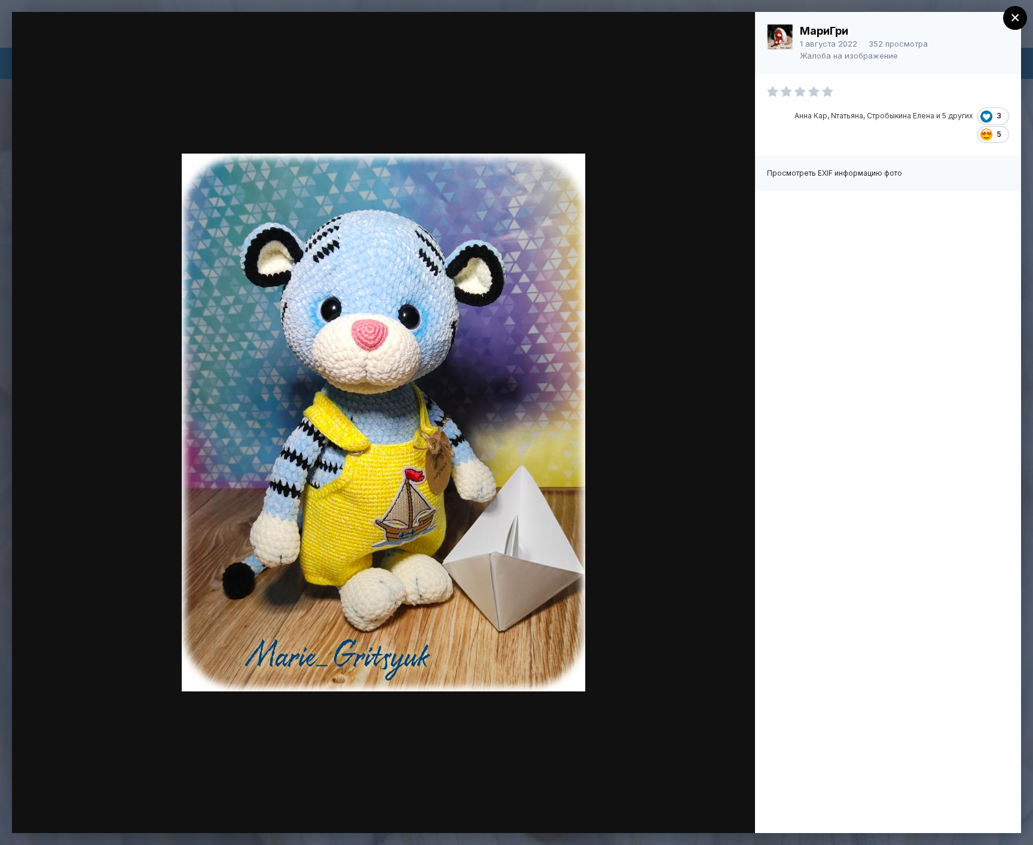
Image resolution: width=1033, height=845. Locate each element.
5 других (957, 115)
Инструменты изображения (579, 811)
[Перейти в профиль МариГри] (780, 37)
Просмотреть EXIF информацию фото (834, 173)
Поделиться (702, 811)
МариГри (824, 31)
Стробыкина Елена (900, 115)
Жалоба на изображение (849, 55)
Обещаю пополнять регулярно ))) (141, 43)
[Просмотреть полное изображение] (734, 34)
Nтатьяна (847, 115)
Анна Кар (810, 115)
